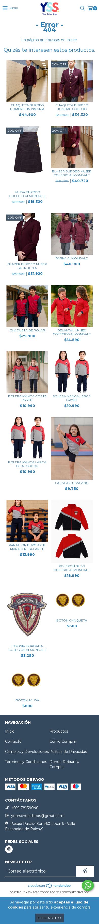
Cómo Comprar (63, 741)
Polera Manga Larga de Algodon (27, 464)
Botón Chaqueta (71, 620)
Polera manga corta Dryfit (27, 398)
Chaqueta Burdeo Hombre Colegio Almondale (71, 107)
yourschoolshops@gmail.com (37, 815)
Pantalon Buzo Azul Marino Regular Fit (27, 547)
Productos (59, 731)
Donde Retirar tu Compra (64, 764)
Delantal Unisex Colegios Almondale (72, 332)
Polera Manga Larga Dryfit (72, 398)
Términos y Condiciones (26, 761)
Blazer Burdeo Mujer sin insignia (27, 266)
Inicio (9, 731)
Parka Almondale (72, 258)
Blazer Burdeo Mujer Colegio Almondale (71, 173)
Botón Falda (27, 700)
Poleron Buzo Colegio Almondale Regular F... (72, 568)
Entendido (49, 918)
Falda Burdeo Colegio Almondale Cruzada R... (27, 194)
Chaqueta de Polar (27, 330)
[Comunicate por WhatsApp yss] (88, 885)
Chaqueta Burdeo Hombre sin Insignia (27, 107)
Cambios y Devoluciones (27, 751)
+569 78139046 (24, 808)
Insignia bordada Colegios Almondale (27, 648)
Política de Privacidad (68, 751)
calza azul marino (72, 483)
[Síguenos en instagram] (9, 849)
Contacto (13, 741)
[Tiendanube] (49, 887)
